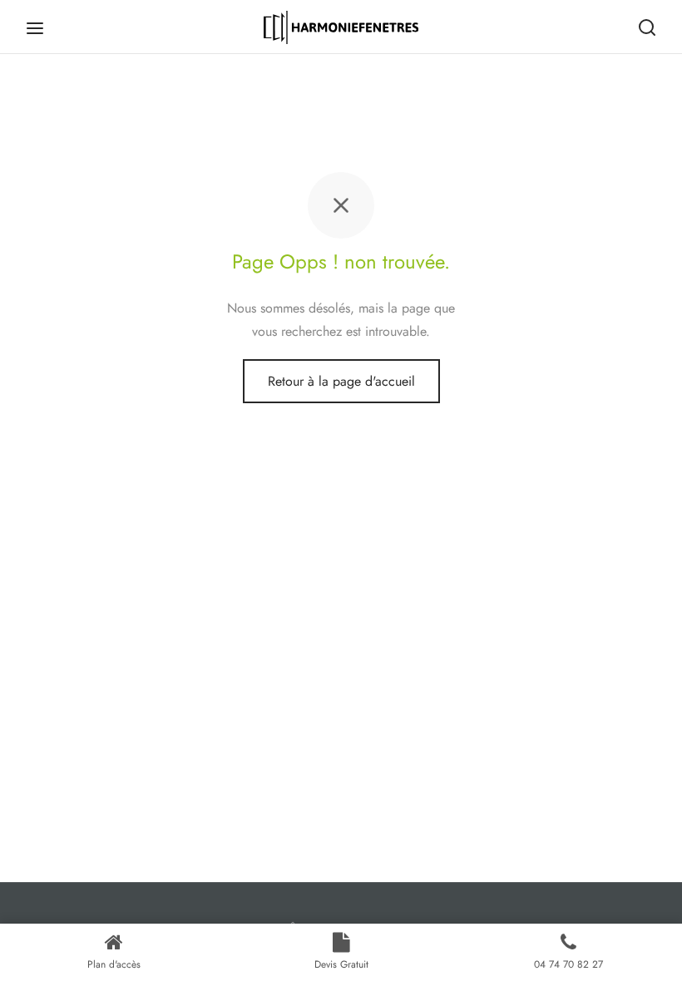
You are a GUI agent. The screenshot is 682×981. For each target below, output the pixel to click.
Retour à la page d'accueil (341, 381)
